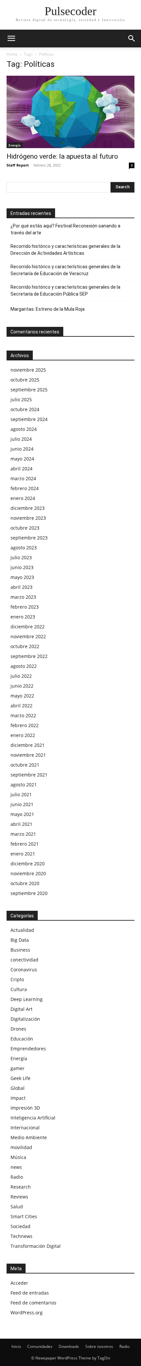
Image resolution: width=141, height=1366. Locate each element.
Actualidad (22, 930)
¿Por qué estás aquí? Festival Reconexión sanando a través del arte (65, 229)
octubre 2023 (24, 528)
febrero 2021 (24, 844)
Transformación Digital (35, 1246)
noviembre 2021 (28, 755)
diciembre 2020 (27, 863)
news (16, 1167)
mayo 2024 (22, 459)
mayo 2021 (22, 814)
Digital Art (21, 1009)
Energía (15, 145)
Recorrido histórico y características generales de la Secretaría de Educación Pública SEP (65, 290)
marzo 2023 (23, 597)
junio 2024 (21, 449)
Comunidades (39, 1346)
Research (20, 1187)
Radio (16, 1177)
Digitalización (25, 1019)
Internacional (25, 1127)
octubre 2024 (24, 409)
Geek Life (20, 1078)
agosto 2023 (23, 547)
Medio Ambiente (28, 1137)
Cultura (18, 989)
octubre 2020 (24, 883)
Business (20, 950)
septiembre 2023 (29, 538)
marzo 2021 (23, 834)
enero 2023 (22, 617)
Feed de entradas (29, 1293)
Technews (21, 1236)
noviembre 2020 (28, 873)
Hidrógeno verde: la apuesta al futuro (62, 156)
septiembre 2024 (29, 419)
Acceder (19, 1283)
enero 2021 (22, 854)
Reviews (19, 1197)
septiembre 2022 (29, 656)
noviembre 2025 (28, 370)
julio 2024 (21, 439)
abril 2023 (21, 587)
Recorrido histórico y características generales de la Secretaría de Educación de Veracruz (65, 270)
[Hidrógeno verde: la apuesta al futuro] (70, 112)
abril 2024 (21, 468)
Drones (18, 1029)
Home (12, 54)
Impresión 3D (25, 1108)
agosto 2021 (23, 784)
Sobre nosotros (99, 1346)
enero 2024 (22, 498)
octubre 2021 (24, 765)
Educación (21, 1039)
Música (18, 1157)
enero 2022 (22, 735)
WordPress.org (26, 1312)
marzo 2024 (23, 478)
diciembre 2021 (27, 745)
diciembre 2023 (27, 508)
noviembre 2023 (28, 518)
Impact (18, 1098)
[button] (11, 38)
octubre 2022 (24, 646)
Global (17, 1088)
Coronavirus (23, 969)
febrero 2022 (24, 725)
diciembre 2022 (27, 626)
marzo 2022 (23, 715)
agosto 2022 (23, 666)
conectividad (24, 960)
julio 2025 (21, 399)
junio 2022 (21, 686)
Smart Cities (23, 1216)
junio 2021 (21, 804)
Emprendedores (28, 1048)
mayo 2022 (22, 696)
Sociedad (20, 1226)
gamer (17, 1068)
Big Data (19, 940)
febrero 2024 (24, 488)
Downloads (69, 1346)
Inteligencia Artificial (32, 1118)
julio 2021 (21, 794)
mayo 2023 (22, 577)
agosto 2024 (23, 429)
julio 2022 (21, 676)
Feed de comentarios (33, 1303)
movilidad (21, 1147)
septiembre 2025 (29, 389)
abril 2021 (21, 824)
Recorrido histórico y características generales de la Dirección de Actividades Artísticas (65, 250)
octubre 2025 (24, 380)
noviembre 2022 (28, 636)
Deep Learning (26, 999)
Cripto (17, 979)
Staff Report (18, 165)
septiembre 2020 (29, 893)
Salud (16, 1206)
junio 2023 (21, 567)
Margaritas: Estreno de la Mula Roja (47, 309)
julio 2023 (21, 557)
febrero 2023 (24, 607)
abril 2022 (21, 705)
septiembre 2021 (29, 775)
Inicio (16, 1346)
